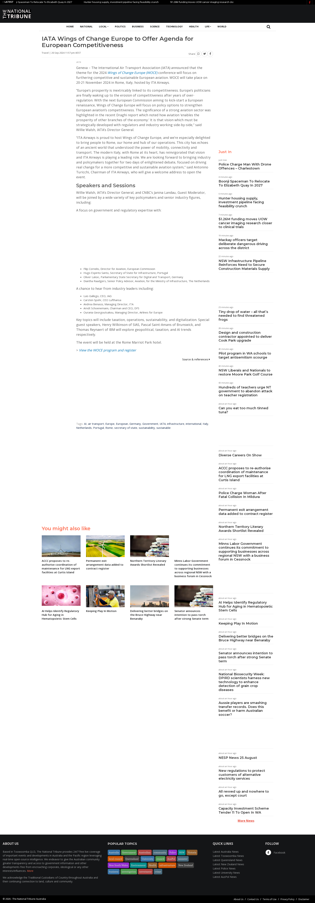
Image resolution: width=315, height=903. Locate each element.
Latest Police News (224, 868)
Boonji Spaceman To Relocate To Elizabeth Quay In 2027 (244, 183)
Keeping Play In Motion (238, 623)
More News (246, 821)
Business (138, 26)
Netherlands (84, 428)
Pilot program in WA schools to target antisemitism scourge (245, 355)
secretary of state (125, 428)
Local (103, 26)
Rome (109, 428)
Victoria (192, 852)
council (160, 858)
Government (150, 423)
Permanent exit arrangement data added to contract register (246, 512)
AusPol (171, 858)
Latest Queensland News (227, 860)
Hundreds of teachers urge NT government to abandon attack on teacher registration (245, 391)
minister (183, 858)
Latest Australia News (226, 851)
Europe (109, 423)
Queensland (132, 858)
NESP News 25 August (238, 758)
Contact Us (253, 899)
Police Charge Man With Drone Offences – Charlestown (245, 166)
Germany (135, 423)
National (86, 26)
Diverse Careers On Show (240, 455)
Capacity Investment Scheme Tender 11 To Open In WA (244, 810)
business (113, 871)
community (160, 852)
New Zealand (185, 865)
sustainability (147, 428)
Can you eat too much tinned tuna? (243, 410)
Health (194, 26)
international (193, 423)
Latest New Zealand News (228, 864)
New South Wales (118, 865)
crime (158, 871)
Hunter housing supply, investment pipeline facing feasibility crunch (103, 2)
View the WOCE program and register (107, 350)
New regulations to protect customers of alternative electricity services (242, 775)
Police (172, 852)
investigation (129, 871)
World (221, 26)
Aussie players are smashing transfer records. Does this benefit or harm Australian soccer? (243, 709)
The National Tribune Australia (29, 898)
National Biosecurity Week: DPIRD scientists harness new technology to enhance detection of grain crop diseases (244, 682)
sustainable (163, 428)
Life (207, 26)
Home (70, 26)
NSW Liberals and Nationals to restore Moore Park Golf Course (246, 372)
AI (85, 423)
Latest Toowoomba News (228, 856)
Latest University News (226, 872)
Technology (174, 26)
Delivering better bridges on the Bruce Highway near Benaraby (246, 638)
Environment (138, 865)
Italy (205, 423)
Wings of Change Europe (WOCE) (132, 72)
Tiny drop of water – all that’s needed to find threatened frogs (243, 316)
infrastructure (175, 423)
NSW (181, 852)
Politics (120, 26)
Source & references (195, 359)
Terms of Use (270, 899)
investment (145, 871)
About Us (238, 899)
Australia (114, 852)
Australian (145, 852)
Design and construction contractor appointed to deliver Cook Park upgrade (245, 336)
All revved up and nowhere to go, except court (244, 794)
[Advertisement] (246, 13)
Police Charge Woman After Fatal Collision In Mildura (242, 495)
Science (155, 26)
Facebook (279, 852)
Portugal (98, 428)
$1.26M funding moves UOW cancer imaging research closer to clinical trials (194, 2)
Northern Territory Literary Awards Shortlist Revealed (241, 529)
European (122, 423)
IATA (163, 423)
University (147, 858)
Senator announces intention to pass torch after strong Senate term (246, 657)
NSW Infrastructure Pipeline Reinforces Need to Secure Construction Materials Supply (244, 265)
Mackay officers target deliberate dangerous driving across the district (243, 244)
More (30, 871)
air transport (96, 423)
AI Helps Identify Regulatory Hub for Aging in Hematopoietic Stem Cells (246, 606)
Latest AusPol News (225, 877)
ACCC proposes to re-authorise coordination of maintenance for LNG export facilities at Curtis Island (245, 474)
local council (115, 858)
